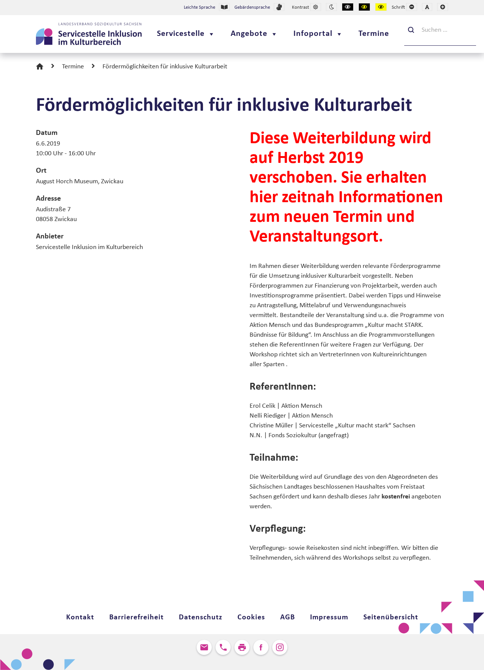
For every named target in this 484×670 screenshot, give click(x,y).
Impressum (329, 617)
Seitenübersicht (390, 617)
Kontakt (80, 617)
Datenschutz (200, 617)
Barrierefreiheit (136, 617)
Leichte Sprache (199, 7)
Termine (373, 33)
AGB (287, 617)
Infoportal (312, 33)
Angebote (249, 33)
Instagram (279, 647)
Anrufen (223, 647)
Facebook (260, 647)
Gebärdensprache (252, 7)
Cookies (251, 617)
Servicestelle (181, 33)
